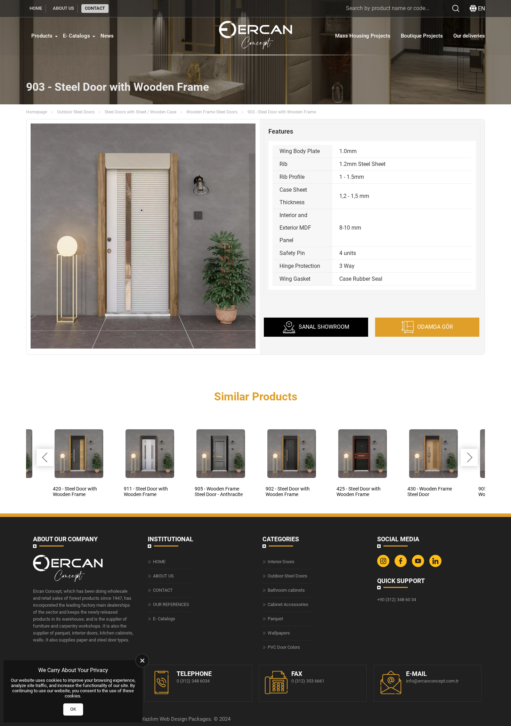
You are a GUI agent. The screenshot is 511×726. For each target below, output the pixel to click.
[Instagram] (384, 565)
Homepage (36, 112)
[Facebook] (401, 565)
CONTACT (95, 8)
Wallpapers (279, 633)
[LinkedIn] (436, 565)
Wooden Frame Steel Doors (211, 112)
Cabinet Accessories (288, 604)
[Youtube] (419, 565)
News (107, 36)
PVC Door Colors (284, 647)
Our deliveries (469, 36)
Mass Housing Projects (362, 36)
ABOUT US (63, 8)
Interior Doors (281, 561)
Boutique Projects (422, 36)
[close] (142, 661)
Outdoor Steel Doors (76, 112)
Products (41, 36)
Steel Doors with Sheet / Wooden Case (140, 112)
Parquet (275, 618)
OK (73, 709)
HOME (36, 8)
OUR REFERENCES (171, 604)
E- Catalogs (76, 36)
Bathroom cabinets (286, 590)
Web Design (173, 719)
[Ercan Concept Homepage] (255, 36)
